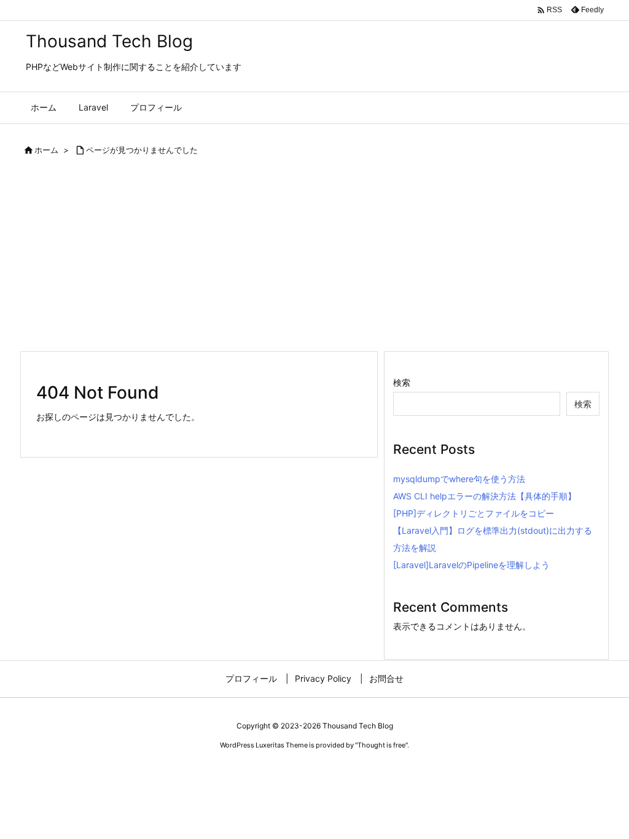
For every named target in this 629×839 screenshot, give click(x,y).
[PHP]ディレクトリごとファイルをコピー (473, 513)
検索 (401, 382)
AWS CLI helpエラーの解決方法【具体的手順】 (484, 496)
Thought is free (381, 745)
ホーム (46, 150)
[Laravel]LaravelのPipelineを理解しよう (471, 565)
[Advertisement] (314, 259)
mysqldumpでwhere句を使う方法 (459, 479)
